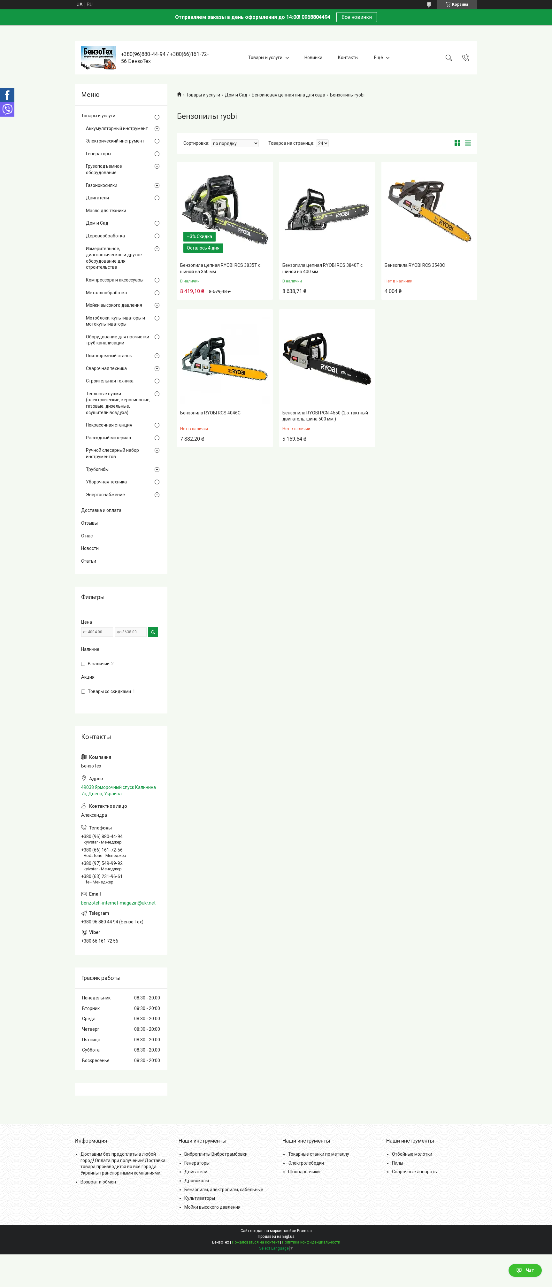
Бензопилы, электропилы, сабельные (223, 1189)
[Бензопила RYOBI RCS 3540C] (429, 211)
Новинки (313, 57)
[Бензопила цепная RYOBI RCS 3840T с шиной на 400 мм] (327, 211)
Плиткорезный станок (109, 355)
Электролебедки (306, 1163)
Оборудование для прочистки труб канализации (117, 340)
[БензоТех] (98, 58)
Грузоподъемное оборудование (104, 169)
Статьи (88, 561)
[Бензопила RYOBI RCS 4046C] (225, 359)
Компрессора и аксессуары (114, 279)
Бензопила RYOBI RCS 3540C (415, 265)
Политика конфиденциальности (311, 1242)
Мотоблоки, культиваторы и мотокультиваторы (115, 321)
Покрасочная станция (109, 425)
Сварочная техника (106, 368)
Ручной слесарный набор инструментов (112, 453)
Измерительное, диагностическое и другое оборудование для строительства (114, 258)
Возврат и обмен (98, 1181)
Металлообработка (106, 292)
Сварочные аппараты (415, 1171)
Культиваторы (199, 1198)
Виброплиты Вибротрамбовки (216, 1154)
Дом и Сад (236, 94)
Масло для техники (106, 210)
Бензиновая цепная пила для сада (288, 94)
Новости (90, 548)
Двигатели (97, 197)
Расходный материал (108, 437)
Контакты (348, 57)
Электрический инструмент (115, 140)
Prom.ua (304, 1231)
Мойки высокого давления (114, 305)
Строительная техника (110, 380)
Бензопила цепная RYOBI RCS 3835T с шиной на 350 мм (220, 268)
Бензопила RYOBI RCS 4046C (210, 412)
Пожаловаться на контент (255, 1242)
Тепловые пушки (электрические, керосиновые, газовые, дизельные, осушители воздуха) (118, 403)
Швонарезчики (304, 1171)
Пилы (397, 1163)
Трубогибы (97, 469)
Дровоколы (196, 1180)
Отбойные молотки (412, 1154)
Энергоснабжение (105, 494)
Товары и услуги (265, 57)
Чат (530, 1270)
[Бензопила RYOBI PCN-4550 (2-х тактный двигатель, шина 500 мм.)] (327, 359)
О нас (87, 535)
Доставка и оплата (101, 510)
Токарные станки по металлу (318, 1154)
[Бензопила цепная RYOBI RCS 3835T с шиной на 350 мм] (225, 211)
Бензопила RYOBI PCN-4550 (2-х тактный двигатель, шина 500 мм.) (325, 416)
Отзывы (89, 523)
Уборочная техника (106, 481)
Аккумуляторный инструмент (117, 128)
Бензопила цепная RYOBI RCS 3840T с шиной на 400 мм (322, 268)
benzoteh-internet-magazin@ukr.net (118, 903)
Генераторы (98, 153)
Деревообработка (105, 235)
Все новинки (356, 17)
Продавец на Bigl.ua (276, 1236)
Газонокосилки (101, 185)
